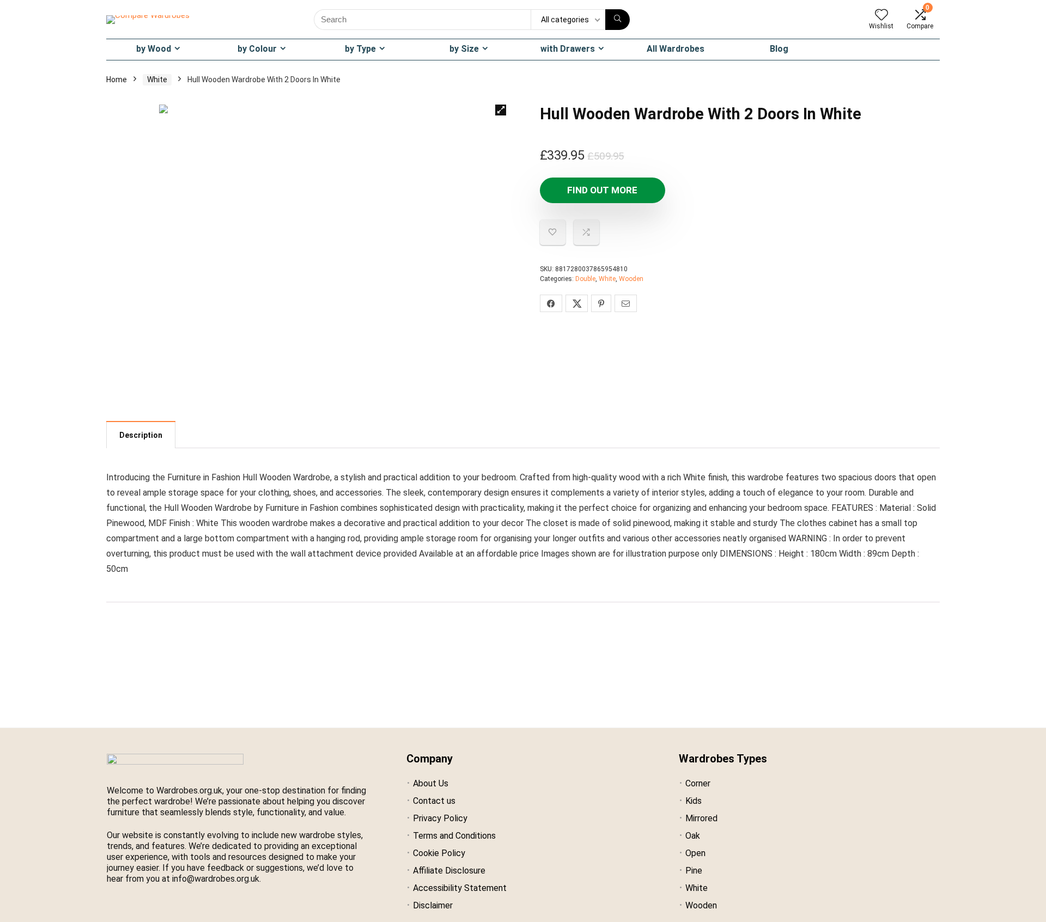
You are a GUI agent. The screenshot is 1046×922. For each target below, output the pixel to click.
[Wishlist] (881, 15)
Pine (693, 870)
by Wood (153, 49)
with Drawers (567, 49)
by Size (464, 49)
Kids (693, 801)
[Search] (617, 19)
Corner (697, 783)
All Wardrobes (675, 49)
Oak (692, 836)
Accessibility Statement (460, 888)
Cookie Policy (439, 853)
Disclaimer (433, 905)
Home (116, 79)
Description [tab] (140, 435)
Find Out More (602, 190)
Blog (779, 49)
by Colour (257, 49)
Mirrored (701, 818)
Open (695, 853)
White (157, 79)
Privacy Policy (440, 818)
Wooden (631, 279)
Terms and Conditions (454, 836)
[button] (500, 110)
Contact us (434, 801)
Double (585, 279)
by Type (360, 49)
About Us (430, 783)
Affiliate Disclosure (449, 870)
